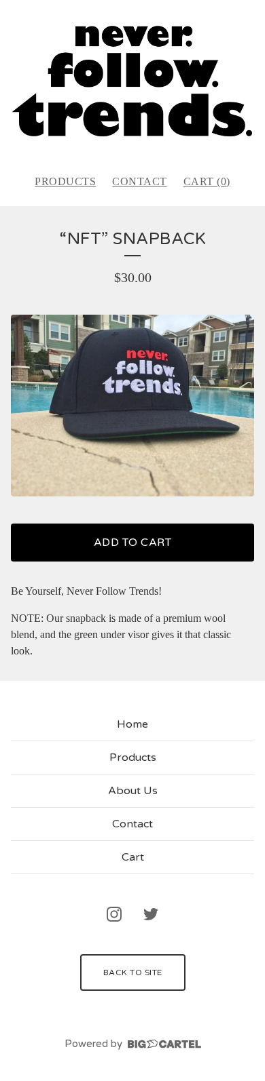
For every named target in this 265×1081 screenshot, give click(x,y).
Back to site (132, 972)
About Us (133, 791)
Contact (139, 181)
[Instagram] (114, 914)
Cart (133, 857)
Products (65, 181)
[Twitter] (150, 914)
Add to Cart (133, 542)
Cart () (206, 181)
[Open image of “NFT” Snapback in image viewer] (132, 406)
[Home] (132, 81)
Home (132, 724)
